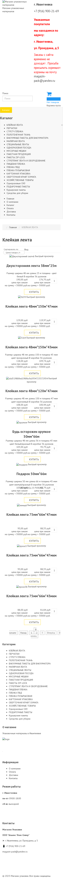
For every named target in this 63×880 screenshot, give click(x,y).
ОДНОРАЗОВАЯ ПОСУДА (19, 147)
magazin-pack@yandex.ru (14, 851)
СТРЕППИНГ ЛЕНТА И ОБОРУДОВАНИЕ (26, 160)
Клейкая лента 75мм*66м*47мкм (31, 514)
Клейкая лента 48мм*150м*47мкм (31, 306)
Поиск (5, 93)
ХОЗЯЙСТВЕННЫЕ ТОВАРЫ (20, 180)
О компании (12, 201)
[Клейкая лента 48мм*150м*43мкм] (22, 337)
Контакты (11, 214)
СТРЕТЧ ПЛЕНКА (15, 131)
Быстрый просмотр (44, 256)
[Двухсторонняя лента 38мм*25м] (22, 256)
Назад (23, 632)
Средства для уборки (17, 193)
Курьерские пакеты (16, 189)
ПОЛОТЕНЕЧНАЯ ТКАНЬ (18, 134)
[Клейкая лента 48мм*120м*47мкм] (27, 378)
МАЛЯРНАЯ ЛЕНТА (16, 141)
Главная (10, 198)
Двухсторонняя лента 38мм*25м (31, 265)
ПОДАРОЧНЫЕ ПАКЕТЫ (18, 186)
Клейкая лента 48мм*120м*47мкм (31, 391)
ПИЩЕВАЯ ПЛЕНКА (16, 163)
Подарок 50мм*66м (31, 474)
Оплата (10, 208)
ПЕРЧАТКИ (12, 128)
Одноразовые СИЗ (16, 183)
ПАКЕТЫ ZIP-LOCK (16, 157)
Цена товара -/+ (13, 252)
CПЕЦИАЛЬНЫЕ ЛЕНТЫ (18, 144)
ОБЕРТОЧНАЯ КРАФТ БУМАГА (21, 176)
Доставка (11, 211)
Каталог (6, 110)
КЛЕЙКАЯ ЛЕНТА (15, 124)
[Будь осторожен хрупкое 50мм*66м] (22, 422)
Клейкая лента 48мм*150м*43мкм (31, 347)
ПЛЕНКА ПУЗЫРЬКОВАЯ (18, 170)
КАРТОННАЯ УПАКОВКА (18, 173)
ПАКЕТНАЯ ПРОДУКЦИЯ (19, 154)
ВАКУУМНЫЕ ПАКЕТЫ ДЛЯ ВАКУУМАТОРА (27, 137)
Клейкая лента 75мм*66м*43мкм (31, 596)
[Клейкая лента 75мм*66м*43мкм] (22, 586)
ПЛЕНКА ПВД (13, 167)
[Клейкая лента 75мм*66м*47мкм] (22, 505)
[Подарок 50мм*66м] (22, 464)
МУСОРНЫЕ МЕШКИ (16, 150)
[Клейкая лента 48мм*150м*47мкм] (22, 296)
